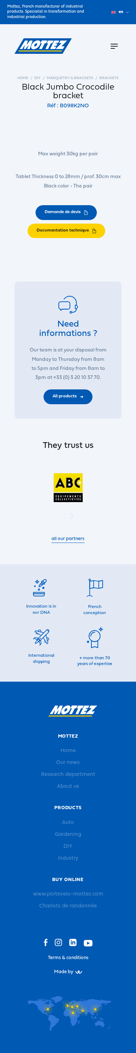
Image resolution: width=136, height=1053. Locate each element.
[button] (72, 516)
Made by (63, 972)
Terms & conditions (68, 957)
